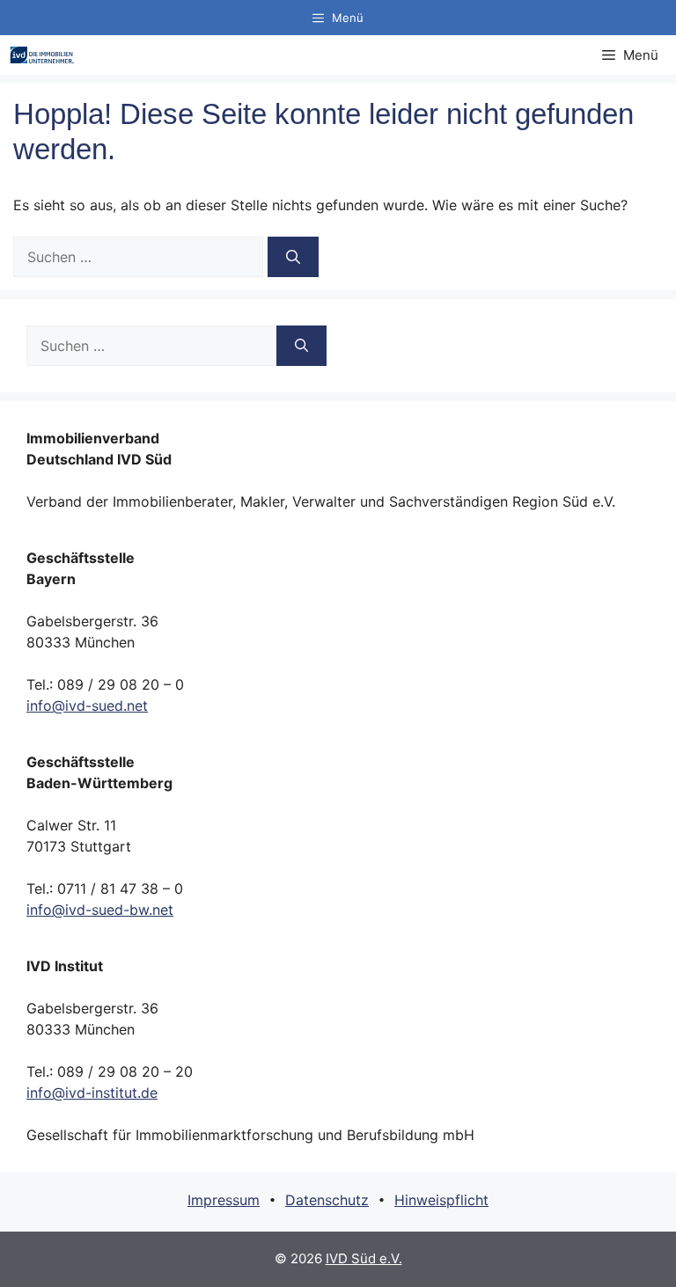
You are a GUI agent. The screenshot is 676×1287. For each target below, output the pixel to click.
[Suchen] (293, 257)
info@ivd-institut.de (92, 1092)
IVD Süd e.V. (364, 1258)
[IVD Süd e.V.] (42, 55)
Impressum (223, 1200)
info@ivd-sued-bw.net (99, 909)
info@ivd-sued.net (87, 705)
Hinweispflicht (441, 1200)
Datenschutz (327, 1200)
